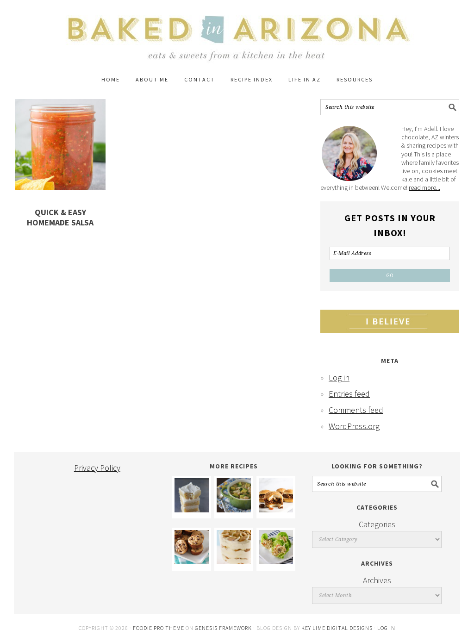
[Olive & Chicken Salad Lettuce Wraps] (276, 561)
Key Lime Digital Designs (337, 627)
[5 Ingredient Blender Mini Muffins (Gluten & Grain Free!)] (192, 561)
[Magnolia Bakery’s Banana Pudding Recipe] (234, 561)
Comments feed (356, 410)
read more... (424, 187)
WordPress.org (354, 426)
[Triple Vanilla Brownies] (192, 509)
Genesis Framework (223, 627)
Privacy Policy (97, 467)
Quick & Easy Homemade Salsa (60, 217)
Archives (377, 580)
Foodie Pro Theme (158, 627)
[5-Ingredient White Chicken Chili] (234, 509)
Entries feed (349, 393)
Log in (339, 377)
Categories (377, 524)
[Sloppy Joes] (276, 509)
